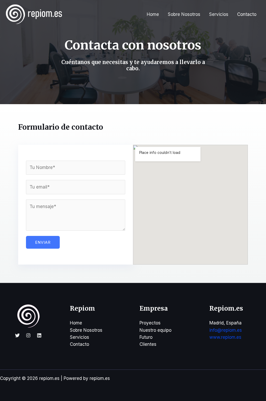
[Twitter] (17, 335)
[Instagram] (28, 335)
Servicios (218, 14)
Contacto (246, 14)
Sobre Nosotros (184, 14)
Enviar (43, 242)
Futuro (145, 337)
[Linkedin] (39, 335)
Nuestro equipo (155, 330)
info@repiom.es (225, 330)
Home (153, 14)
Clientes (147, 344)
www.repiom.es (225, 337)
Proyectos (150, 322)
